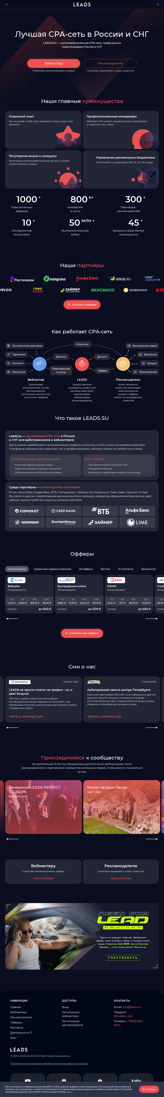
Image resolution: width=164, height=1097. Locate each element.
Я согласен (149, 1089)
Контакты (16, 1027)
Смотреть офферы (84, 304)
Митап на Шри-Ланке (107, 787)
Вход (65, 1007)
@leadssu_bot (123, 1016)
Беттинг (106, 569)
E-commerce (126, 569)
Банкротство (149, 569)
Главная (15, 1007)
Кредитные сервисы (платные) (52, 569)
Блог (13, 1037)
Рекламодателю (110, 63)
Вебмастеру (54, 63)
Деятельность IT (21, 1032)
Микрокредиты (17, 569)
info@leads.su (132, 1007)
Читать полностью (26, 716)
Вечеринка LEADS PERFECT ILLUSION (34, 789)
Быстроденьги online (71, 586)
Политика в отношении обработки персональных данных (49, 1063)
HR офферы (86, 569)
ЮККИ (111, 586)
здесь (69, 1092)
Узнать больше (43, 878)
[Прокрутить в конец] (157, 569)
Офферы (16, 1022)
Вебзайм (14, 586)
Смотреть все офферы (84, 633)
